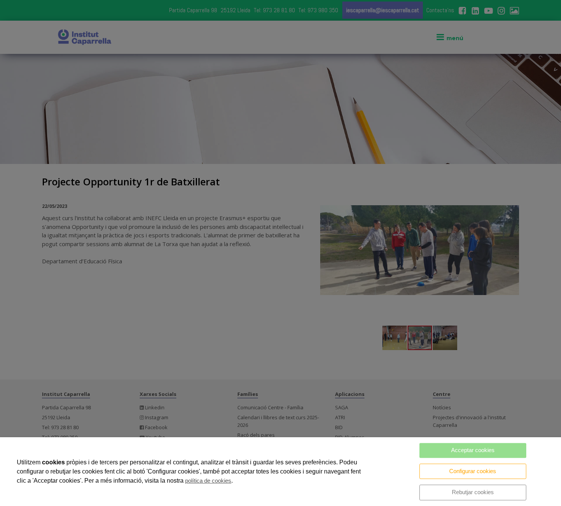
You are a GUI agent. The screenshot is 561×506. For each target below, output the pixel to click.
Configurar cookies (472, 471)
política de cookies (208, 480)
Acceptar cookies (473, 450)
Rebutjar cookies (473, 492)
